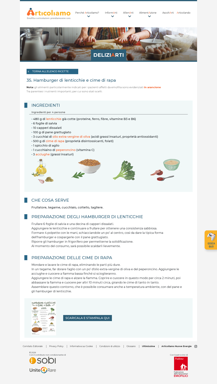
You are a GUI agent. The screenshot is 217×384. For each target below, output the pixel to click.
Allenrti (128, 12)
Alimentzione (147, 12)
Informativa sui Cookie (81, 346)
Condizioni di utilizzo (109, 346)
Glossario (131, 346)
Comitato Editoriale (33, 346)
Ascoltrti (168, 12)
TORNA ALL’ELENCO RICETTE (50, 71)
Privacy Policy (56, 346)
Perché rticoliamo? (87, 12)
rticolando (183, 12)
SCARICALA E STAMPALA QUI (88, 318)
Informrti (111, 12)
